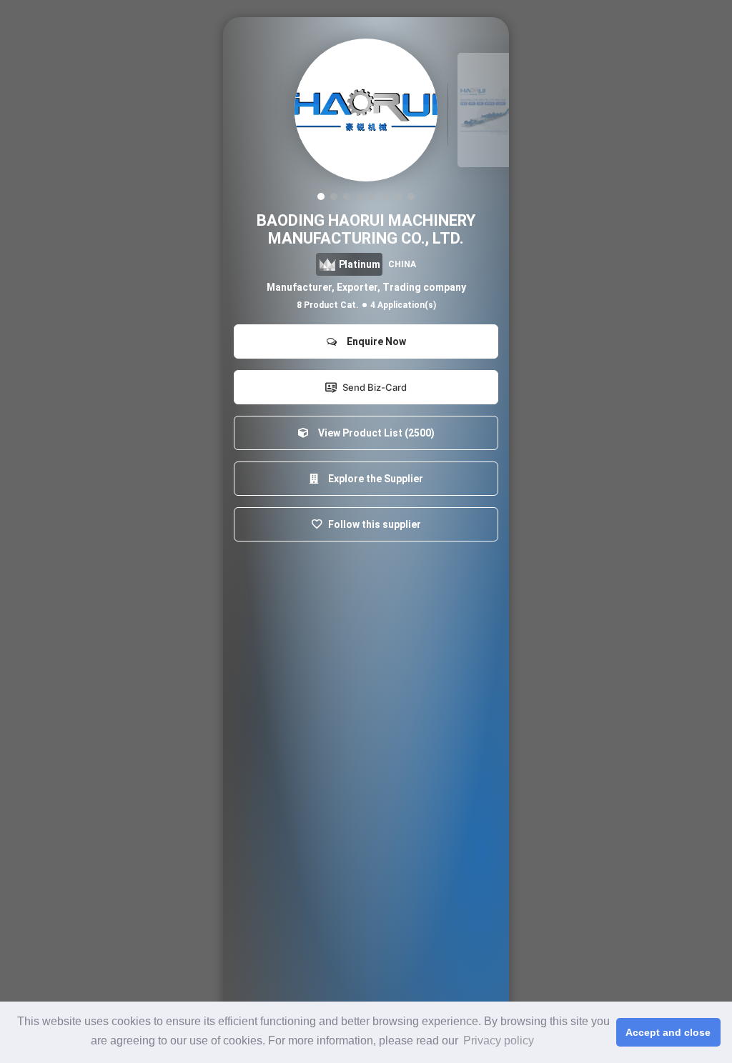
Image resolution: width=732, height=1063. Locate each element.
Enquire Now (374, 341)
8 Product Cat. (328, 305)
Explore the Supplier (373, 478)
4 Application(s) (403, 305)
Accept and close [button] (668, 1032)
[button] (321, 196)
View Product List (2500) (374, 433)
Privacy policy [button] (498, 1040)
